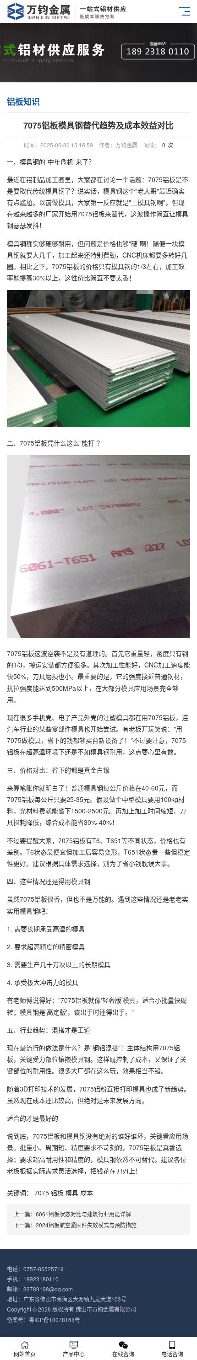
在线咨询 (123, 1354)
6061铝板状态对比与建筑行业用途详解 (83, 1214)
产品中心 (74, 1354)
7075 (41, 1192)
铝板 (57, 1192)
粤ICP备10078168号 (54, 1319)
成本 (86, 1192)
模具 (72, 1192)
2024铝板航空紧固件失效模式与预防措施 (86, 1225)
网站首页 (25, 1354)
